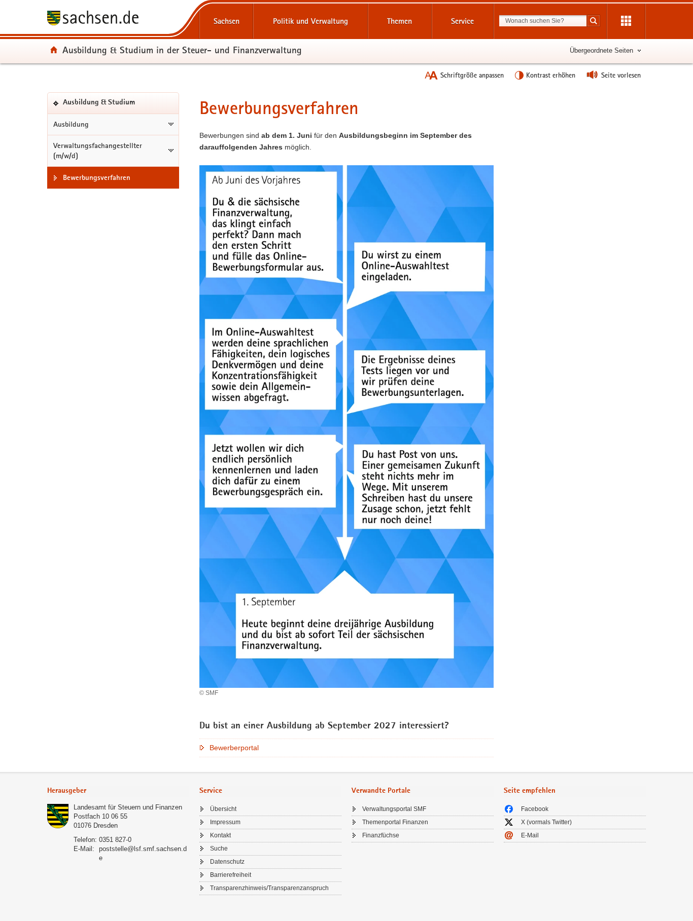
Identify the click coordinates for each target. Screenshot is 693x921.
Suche (219, 848)
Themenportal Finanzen (395, 822)
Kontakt (220, 835)
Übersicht (223, 809)
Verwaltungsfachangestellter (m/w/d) (97, 151)
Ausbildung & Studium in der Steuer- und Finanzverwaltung (182, 50)
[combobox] (543, 21)
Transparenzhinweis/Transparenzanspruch (269, 888)
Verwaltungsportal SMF (394, 809)
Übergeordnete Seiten (601, 50)
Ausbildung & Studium (114, 106)
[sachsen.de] (118, 19)
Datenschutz (227, 861)
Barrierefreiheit (230, 874)
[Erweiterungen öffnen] (626, 21)
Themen (399, 21)
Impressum (225, 822)
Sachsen (226, 21)
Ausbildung (71, 124)
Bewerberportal (234, 748)
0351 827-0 (115, 839)
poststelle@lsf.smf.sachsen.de (143, 853)
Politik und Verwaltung (310, 21)
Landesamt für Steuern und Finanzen (128, 807)
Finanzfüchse (380, 835)
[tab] (118, 791)
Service (462, 21)
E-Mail (530, 835)
